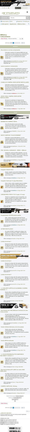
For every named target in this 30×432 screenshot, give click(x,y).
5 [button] (19, 407)
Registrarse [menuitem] (19, 21)
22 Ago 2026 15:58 (22, 323)
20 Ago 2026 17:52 (21, 350)
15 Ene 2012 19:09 (21, 146)
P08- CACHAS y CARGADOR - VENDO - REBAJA (13, 150)
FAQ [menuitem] (11, 21)
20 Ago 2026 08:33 (19, 366)
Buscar (20, 39)
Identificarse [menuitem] (26, 21)
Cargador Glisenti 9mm (7, 169)
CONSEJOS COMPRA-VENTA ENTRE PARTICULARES (15, 82)
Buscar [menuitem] (28, 24)
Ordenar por (10, 397)
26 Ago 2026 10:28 (23, 77)
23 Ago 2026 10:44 (21, 270)
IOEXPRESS (14, 160)
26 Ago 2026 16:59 (21, 190)
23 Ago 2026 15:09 (20, 238)
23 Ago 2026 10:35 (21, 284)
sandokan (14, 205)
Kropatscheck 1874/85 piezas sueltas (11, 215)
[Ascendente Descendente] (15, 399)
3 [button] (16, 407)
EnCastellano (15, 323)
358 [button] (22, 407)
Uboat (13, 382)
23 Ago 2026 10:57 (21, 251)
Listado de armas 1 (6, 241)
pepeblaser (14, 146)
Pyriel (13, 300)
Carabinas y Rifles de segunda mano (17, 78)
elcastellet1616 (15, 61)
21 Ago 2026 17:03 (21, 336)
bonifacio (14, 178)
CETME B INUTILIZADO (7, 229)
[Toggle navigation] (27, 12)
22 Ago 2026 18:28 (19, 300)
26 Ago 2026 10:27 (23, 61)
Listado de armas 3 (6, 274)
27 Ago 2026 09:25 (21, 160)
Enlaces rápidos (5, 21)
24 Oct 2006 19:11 (21, 93)
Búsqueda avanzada (22, 39)
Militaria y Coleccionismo (5, 35)
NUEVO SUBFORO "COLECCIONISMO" (11, 135)
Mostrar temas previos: (11, 396)
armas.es (14, 93)
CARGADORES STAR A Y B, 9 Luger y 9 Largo (13, 194)
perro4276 (14, 251)
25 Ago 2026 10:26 (21, 225)
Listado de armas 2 (6, 261)
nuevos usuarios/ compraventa (9, 66)
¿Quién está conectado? (5, 413)
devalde (13, 238)
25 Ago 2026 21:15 (21, 205)
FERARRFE (14, 131)
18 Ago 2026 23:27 (21, 393)
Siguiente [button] (24, 43)
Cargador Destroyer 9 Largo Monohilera (11, 181)
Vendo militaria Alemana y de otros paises (12, 327)
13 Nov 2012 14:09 (21, 131)
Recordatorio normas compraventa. (10, 50)
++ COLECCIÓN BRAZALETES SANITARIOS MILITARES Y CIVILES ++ (12, 354)
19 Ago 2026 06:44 (19, 382)
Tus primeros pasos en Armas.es (16, 62)
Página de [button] (11, 43)
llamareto (14, 393)
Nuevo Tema (3, 38)
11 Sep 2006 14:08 (21, 108)
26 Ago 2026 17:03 (21, 178)
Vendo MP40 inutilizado (7, 340)
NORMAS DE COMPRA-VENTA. (9, 121)
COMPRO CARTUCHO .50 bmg (9, 386)
